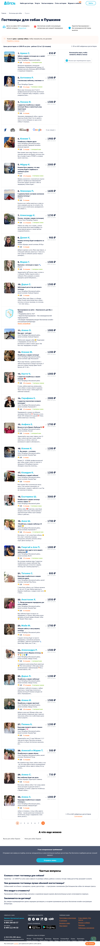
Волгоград (48, 939)
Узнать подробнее (24, 323)
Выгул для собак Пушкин (11, 839)
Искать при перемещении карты (80, 61)
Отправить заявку (50, 860)
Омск (51, 941)
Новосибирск (44, 941)
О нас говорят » (51, 130)
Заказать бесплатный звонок (14, 918)
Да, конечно (90, 944)
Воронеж (56, 939)
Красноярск (80, 939)
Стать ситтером (60, 3)
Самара (74, 941)
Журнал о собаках (74, 3)
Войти (91, 3)
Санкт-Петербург (38, 939)
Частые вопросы (47, 3)
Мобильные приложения (86, 928)
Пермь (57, 941)
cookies (16, 943)
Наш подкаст (63, 926)
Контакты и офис (64, 923)
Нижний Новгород (32, 941)
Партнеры (81, 925)
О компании (63, 921)
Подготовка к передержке (67, 918)
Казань (73, 939)
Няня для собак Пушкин (33, 839)
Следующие (78, 816)
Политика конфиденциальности (14, 939)
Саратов (80, 941)
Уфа (86, 941)
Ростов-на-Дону (65, 941)
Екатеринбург (65, 939)
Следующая (43, 823)
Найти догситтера (26, 3)
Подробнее (22, 28)
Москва (29, 939)
